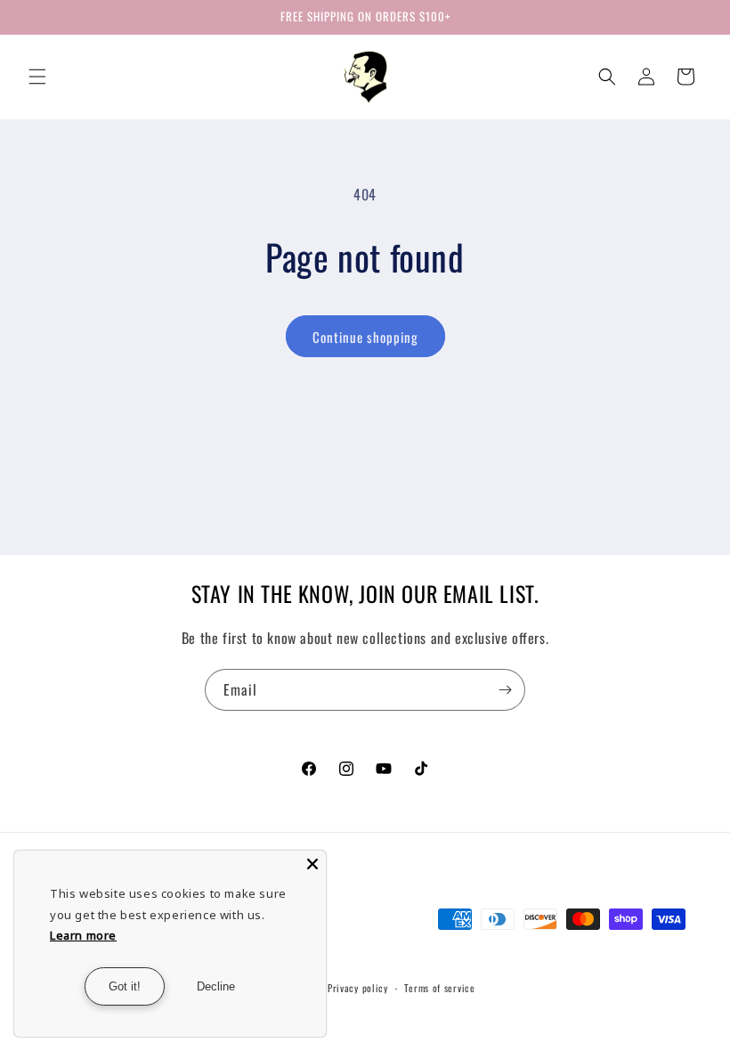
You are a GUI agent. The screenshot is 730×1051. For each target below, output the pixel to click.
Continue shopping (365, 336)
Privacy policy (358, 988)
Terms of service (439, 988)
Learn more (83, 935)
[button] (37, 76)
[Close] (312, 864)
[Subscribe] (504, 690)
